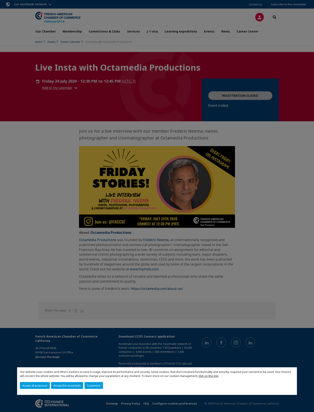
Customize (94, 385)
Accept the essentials (67, 385)
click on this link (208, 376)
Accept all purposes (34, 385)
